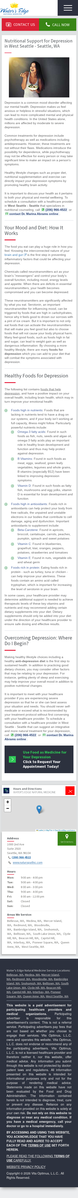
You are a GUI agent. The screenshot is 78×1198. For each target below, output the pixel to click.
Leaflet (40, 830)
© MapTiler (48, 830)
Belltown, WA (51, 983)
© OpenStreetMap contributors (64, 830)
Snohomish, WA (31, 983)
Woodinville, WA (42, 979)
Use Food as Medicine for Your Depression (45, 759)
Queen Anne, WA (33, 996)
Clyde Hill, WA (36, 988)
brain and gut (14, 254)
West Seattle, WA (57, 996)
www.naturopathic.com (27, 863)
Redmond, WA (21, 979)
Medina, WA (32, 975)
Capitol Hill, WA (21, 992)
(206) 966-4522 (21, 857)
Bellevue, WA (14, 975)
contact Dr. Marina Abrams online (33, 214)
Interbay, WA (41, 992)
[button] (39, 809)
